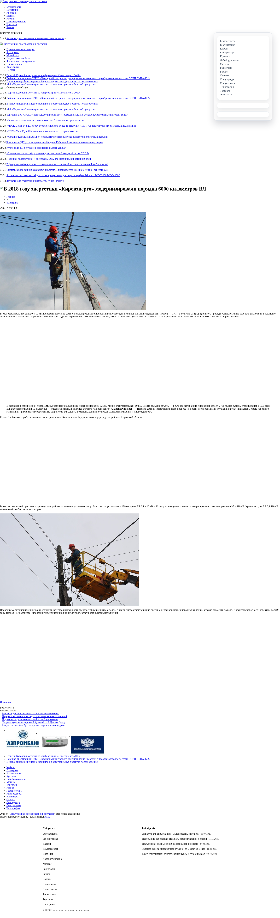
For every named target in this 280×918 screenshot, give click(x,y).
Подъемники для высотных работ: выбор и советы (30, 719)
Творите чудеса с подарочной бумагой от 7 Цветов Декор (33, 722)
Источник (5, 702)
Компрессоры (14, 793)
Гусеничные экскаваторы (20, 49)
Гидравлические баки (18, 58)
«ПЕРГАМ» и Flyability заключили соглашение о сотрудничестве (42, 131)
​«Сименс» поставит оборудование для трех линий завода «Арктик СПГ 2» (47, 153)
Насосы (10, 69)
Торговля (11, 24)
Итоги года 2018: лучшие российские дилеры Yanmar (35, 147)
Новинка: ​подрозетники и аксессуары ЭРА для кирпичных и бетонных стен (48, 158)
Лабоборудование (16, 21)
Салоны (10, 799)
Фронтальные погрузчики (20, 61)
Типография (13, 808)
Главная (10, 196)
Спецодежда (13, 802)
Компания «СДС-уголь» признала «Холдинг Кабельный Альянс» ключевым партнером (54, 142)
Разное (10, 27)
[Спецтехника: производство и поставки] (23, 1)
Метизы (10, 15)
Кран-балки (12, 67)
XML (47, 816)
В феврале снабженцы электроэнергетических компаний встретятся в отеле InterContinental (57, 164)
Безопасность (13, 7)
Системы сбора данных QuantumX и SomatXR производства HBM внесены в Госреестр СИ (57, 169)
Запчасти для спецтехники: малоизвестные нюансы (35, 38)
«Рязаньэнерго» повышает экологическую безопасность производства (45, 120)
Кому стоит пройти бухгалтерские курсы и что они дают (33, 725)
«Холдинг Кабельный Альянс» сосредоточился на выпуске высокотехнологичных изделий (57, 136)
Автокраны (12, 52)
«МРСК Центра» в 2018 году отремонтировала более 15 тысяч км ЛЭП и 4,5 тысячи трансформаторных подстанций (71, 125)
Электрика (12, 9)
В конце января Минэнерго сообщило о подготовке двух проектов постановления (52, 81)
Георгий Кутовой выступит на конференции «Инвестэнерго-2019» (43, 75)
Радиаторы (12, 796)
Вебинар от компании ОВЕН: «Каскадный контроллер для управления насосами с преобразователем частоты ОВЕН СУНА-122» (78, 78)
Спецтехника (13, 805)
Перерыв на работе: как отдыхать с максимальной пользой (34, 716)
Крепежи (11, 12)
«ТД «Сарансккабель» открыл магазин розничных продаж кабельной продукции (51, 84)
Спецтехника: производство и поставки (32, 813)
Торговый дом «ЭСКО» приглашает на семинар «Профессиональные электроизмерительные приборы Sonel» (67, 114)
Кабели (10, 18)
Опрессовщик (14, 64)
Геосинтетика (14, 790)
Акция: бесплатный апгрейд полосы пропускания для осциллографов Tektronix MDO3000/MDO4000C (63, 175)
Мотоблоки (12, 55)
